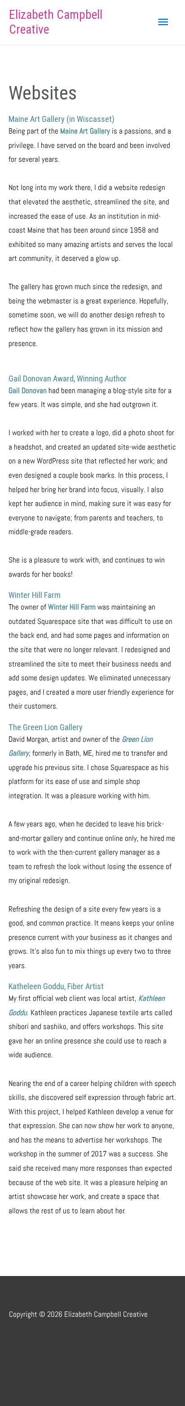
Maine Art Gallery (85, 131)
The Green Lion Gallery (46, 727)
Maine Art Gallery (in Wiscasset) (62, 119)
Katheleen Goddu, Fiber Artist (56, 986)
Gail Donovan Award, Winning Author (68, 378)
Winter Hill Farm (35, 595)
